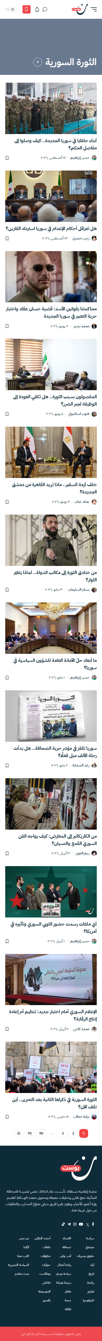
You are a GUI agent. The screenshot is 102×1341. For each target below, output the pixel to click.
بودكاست (44, 1273)
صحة (68, 1300)
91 (30, 1133)
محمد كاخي (81, 1029)
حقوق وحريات (85, 1256)
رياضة (90, 1282)
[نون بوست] (80, 9)
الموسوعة (44, 1291)
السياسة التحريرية (18, 1265)
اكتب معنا (23, 1256)
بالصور (46, 1300)
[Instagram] (74, 1224)
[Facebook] (93, 1224)
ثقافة (68, 1309)
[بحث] (44, 9)
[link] (37, 62)
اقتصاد (67, 1238)
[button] (92, 9)
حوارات (46, 1265)
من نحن (24, 1238)
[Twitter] (87, 1224)
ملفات (46, 1247)
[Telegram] (69, 1224)
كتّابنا (26, 1247)
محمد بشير (81, 326)
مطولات (45, 1256)
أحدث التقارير (42, 1238)
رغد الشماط (80, 765)
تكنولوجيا (88, 1300)
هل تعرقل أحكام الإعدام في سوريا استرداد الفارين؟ (51, 228)
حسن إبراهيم (79, 158)
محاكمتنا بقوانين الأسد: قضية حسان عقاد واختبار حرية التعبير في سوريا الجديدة (51, 312)
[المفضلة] (26, 9)
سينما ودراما (63, 1282)
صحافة (66, 1247)
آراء (92, 1265)
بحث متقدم (22, 1273)
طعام (68, 1291)
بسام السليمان (78, 590)
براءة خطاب (81, 1117)
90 (41, 1133)
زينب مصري (80, 238)
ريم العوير (82, 853)
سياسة (90, 1238)
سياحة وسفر (63, 1273)
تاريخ (91, 1273)
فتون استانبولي (78, 414)
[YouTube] (81, 1224)
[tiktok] (63, 1224)
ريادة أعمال (64, 1265)
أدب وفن (65, 1256)
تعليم (91, 1291)
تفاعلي (46, 1282)
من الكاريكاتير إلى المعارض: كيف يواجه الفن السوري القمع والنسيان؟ (57, 839)
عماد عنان (82, 502)
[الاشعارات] (37, 9)
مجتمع (90, 1247)
